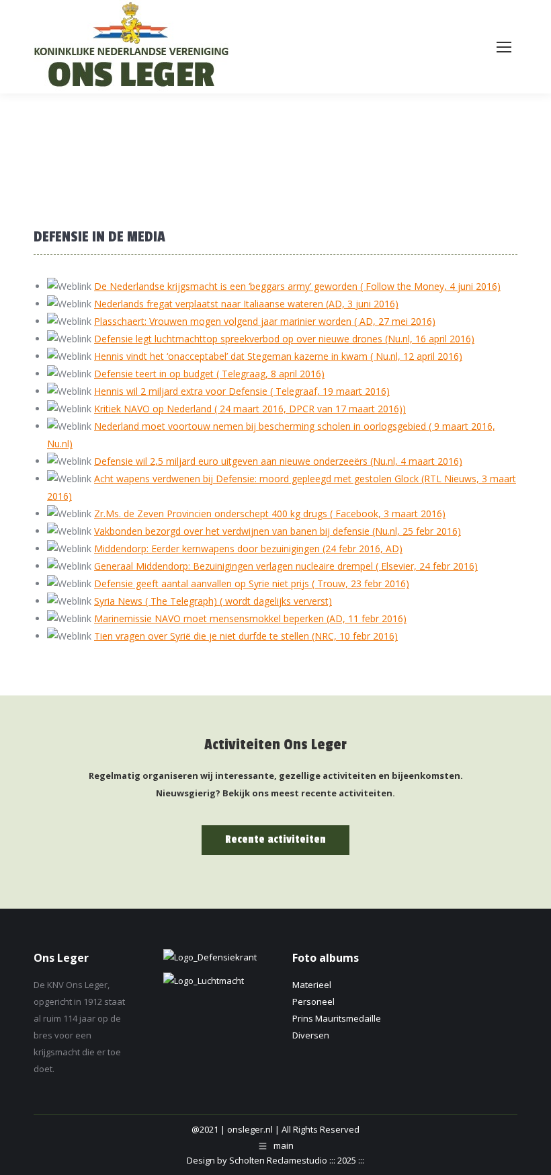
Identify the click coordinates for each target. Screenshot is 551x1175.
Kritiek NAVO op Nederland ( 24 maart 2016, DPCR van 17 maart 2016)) (250, 408)
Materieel (311, 985)
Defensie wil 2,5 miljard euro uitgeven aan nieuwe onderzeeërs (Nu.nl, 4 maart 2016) (278, 461)
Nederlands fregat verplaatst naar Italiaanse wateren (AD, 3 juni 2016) (246, 303)
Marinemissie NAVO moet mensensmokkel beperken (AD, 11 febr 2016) (250, 618)
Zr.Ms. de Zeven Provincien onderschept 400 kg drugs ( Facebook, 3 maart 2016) (270, 513)
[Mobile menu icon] (504, 47)
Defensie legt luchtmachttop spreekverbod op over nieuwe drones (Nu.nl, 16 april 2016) (284, 338)
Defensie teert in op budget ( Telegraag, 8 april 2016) (209, 373)
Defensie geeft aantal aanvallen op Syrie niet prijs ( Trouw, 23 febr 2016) (251, 583)
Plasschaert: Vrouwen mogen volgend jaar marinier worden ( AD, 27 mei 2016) (264, 321)
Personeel (313, 1001)
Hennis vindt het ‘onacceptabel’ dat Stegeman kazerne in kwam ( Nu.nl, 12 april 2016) (278, 356)
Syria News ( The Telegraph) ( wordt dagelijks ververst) (213, 601)
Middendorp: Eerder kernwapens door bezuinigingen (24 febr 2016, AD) (248, 548)
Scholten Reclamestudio (278, 1160)
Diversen (310, 1035)
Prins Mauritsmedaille (336, 1018)
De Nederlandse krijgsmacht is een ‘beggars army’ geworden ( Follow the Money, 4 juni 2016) (297, 286)
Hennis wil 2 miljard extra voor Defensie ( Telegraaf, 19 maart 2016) (242, 391)
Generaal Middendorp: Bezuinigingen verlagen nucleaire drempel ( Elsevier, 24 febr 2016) (286, 566)
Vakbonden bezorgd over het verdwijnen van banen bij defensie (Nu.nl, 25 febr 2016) (277, 531)
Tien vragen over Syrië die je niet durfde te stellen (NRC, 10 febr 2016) (246, 636)
